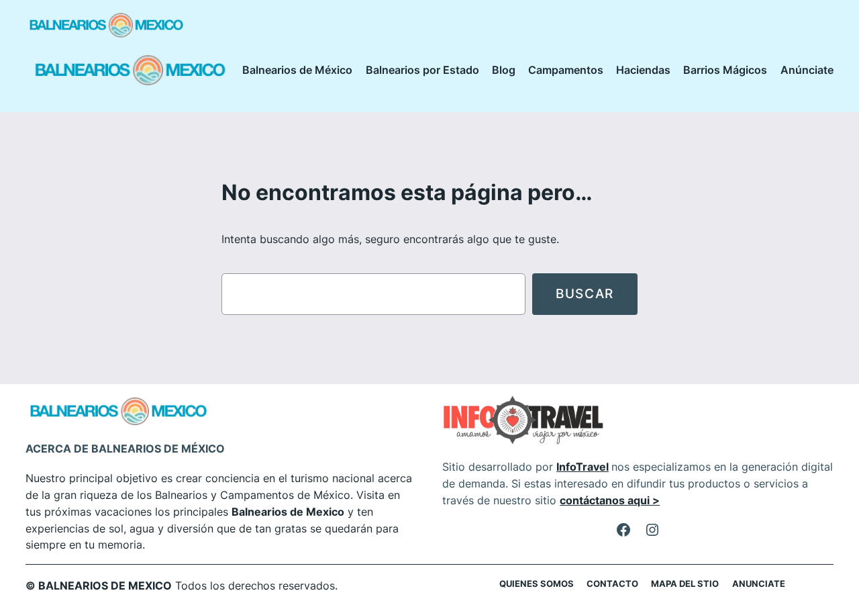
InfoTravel (582, 466)
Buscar (585, 293)
